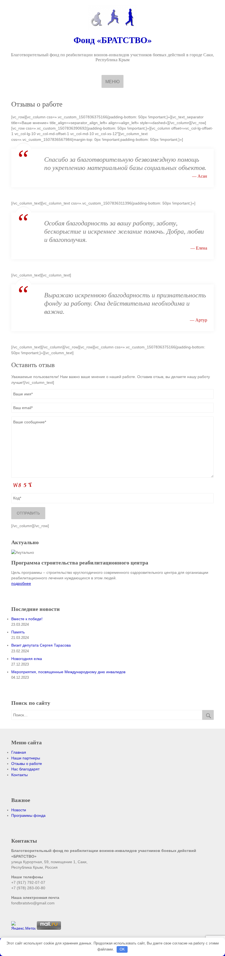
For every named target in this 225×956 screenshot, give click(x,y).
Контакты (19, 775)
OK (122, 949)
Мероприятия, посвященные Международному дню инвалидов (68, 672)
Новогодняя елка (26, 658)
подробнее (21, 583)
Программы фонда (28, 815)
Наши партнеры (25, 758)
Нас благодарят (25, 769)
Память (18, 632)
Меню (112, 81)
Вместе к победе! (27, 619)
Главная (18, 752)
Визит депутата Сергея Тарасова (41, 645)
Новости (18, 810)
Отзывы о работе (26, 763)
